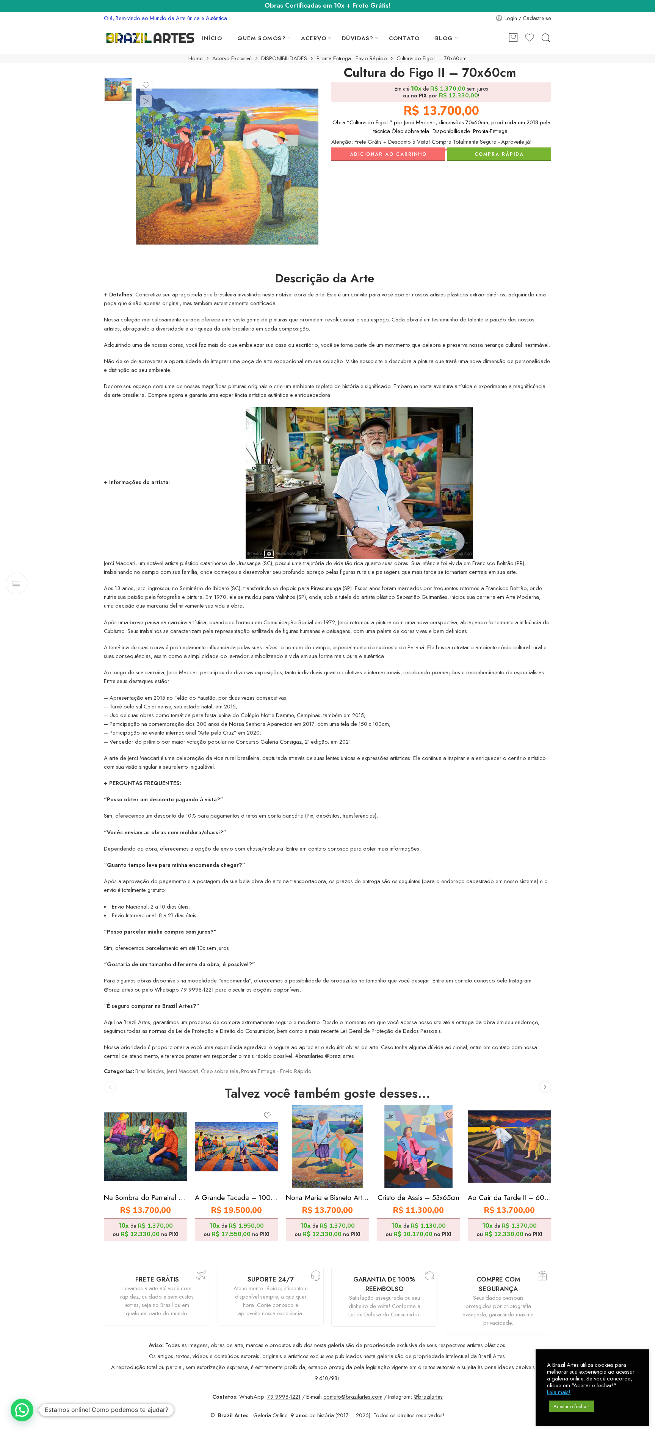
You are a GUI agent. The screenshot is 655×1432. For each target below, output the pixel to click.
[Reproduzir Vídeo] (146, 101)
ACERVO (314, 38)
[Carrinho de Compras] (513, 38)
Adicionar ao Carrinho (388, 154)
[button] (22, 1410)
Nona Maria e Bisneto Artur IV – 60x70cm (327, 1197)
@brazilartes (428, 1397)
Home (195, 58)
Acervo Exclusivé (232, 58)
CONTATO (404, 38)
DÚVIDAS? (358, 38)
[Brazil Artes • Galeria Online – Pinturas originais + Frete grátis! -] (150, 37)
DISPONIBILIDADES (284, 58)
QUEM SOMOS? (261, 38)
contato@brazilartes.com (352, 1397)
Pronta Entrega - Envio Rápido (352, 58)
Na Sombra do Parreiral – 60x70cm (145, 1197)
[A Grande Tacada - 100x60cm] (236, 1146)
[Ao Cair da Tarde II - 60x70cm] (509, 1146)
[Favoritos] (146, 85)
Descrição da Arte (324, 279)
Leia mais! (558, 1392)
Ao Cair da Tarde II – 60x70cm (509, 1197)
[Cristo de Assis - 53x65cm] (418, 1146)
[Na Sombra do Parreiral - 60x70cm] (145, 1146)
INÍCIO (212, 38)
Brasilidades (149, 1071)
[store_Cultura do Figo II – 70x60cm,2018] (118, 89)
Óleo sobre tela (219, 1071)
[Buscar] (546, 38)
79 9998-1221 (284, 1397)
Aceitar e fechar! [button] (571, 1406)
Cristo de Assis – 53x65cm (418, 1197)
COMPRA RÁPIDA (499, 154)
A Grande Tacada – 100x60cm (236, 1197)
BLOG (444, 38)
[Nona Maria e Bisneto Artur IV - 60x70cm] (327, 1146)
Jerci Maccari (182, 1071)
